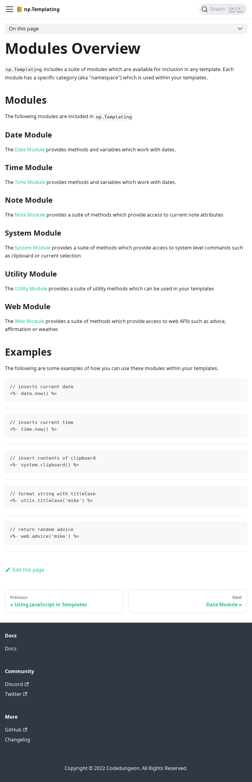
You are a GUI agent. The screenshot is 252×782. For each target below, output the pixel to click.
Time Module (30, 182)
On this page (24, 28)
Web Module (29, 321)
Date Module (30, 149)
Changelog (17, 739)
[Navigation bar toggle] (9, 9)
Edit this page (28, 569)
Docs (11, 648)
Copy (237, 386)
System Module (33, 247)
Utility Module (31, 288)
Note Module (30, 214)
